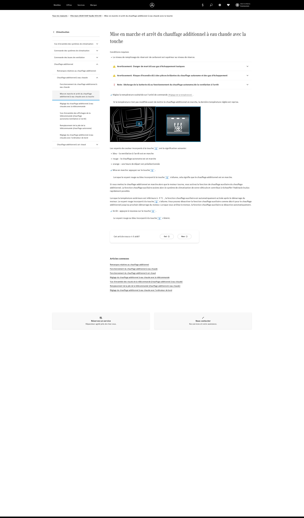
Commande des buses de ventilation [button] (69, 57)
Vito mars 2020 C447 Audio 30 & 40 (85, 16)
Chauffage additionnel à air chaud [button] (71, 144)
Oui (165, 236)
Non (183, 236)
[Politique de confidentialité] (203, 5)
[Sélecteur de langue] (220, 5)
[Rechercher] (211, 5)
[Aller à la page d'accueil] (152, 5)
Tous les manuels (59, 16)
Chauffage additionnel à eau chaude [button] (72, 77)
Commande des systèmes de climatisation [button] (72, 50)
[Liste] (228, 5)
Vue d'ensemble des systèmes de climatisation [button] (73, 44)
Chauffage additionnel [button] (63, 64)
